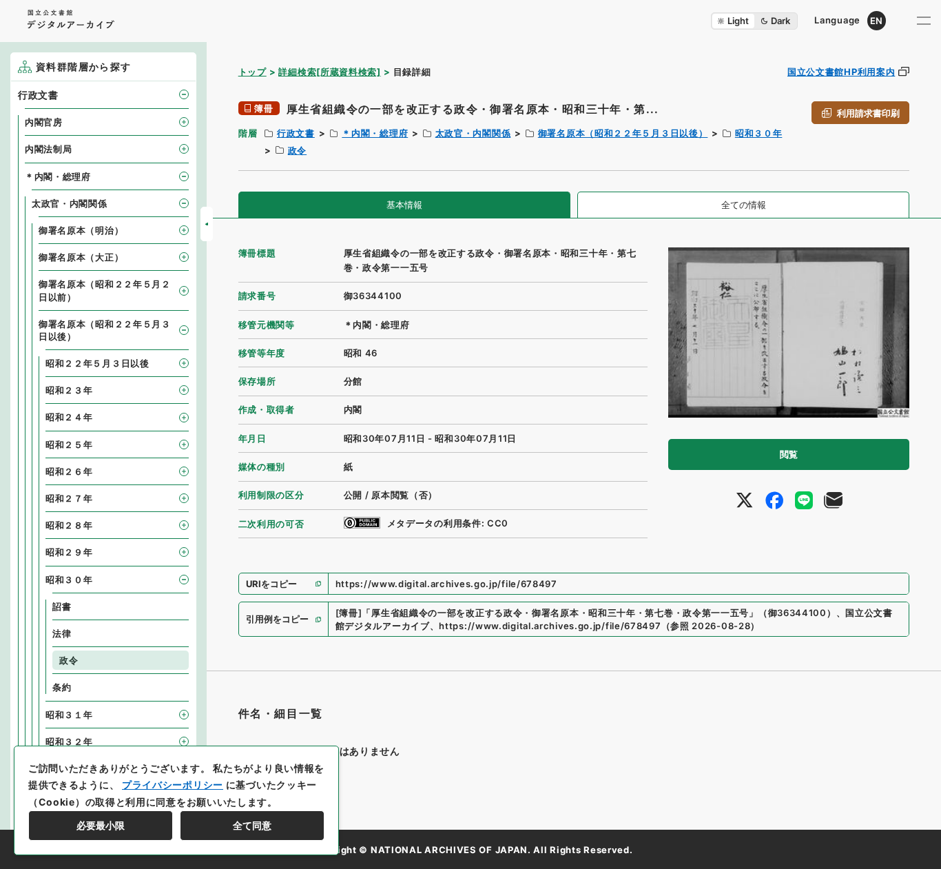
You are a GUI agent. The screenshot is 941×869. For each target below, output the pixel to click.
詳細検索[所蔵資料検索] (329, 71)
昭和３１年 (69, 714)
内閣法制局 (48, 148)
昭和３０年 (759, 133)
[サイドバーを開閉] (206, 224)
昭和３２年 (69, 741)
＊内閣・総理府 (375, 133)
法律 (61, 633)
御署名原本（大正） (81, 257)
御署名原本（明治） (81, 230)
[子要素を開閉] (184, 94)
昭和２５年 (69, 444)
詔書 (61, 606)
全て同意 (252, 825)
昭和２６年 (69, 471)
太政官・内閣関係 (473, 133)
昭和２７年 (69, 498)
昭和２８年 (69, 525)
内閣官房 (44, 121)
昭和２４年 (69, 416)
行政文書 (296, 133)
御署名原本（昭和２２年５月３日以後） (623, 133)
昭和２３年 (69, 390)
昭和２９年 (69, 552)
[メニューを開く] (924, 20)
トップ (252, 71)
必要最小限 (100, 825)
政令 (297, 150)
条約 (61, 687)
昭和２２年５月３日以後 (97, 363)
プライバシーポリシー (172, 784)
